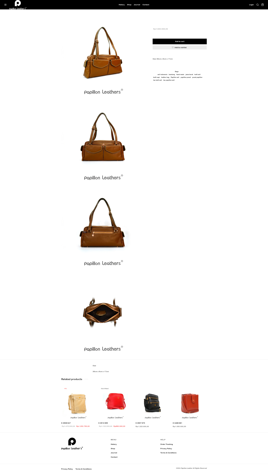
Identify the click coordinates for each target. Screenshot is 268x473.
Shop (129, 5)
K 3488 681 (177, 423)
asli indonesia (162, 74)
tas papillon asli (169, 80)
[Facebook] (159, 87)
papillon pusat (186, 77)
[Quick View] (92, 394)
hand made (180, 74)
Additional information (163, 65)
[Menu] (5, 5)
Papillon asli (175, 77)
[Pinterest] (165, 87)
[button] (92, 389)
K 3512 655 (103, 423)
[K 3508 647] (78, 403)
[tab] (180, 54)
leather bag (165, 77)
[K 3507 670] (153, 403)
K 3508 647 (66, 423)
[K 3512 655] (115, 403)
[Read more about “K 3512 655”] (129, 389)
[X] (162, 87)
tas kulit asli (157, 80)
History (122, 5)
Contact (145, 5)
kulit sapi (156, 77)
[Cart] (262, 4)
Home (155, 18)
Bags (160, 18)
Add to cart (179, 41)
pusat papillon (197, 77)
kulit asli (197, 74)
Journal (137, 5)
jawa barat (189, 74)
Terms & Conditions (168, 453)
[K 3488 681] (190, 403)
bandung (172, 74)
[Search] (257, 4)
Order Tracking (166, 444)
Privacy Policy (166, 448)
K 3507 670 (140, 423)
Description (158, 54)
